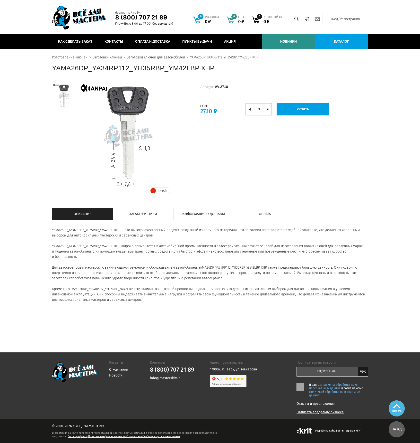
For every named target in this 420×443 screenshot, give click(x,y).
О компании (118, 370)
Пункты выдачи (197, 41)
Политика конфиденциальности (107, 436)
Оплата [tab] (265, 214)
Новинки (288, 41)
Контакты (114, 41)
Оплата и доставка (152, 41)
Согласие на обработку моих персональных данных (333, 386)
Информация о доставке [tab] (204, 214)
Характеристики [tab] (143, 214)
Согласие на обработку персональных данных (153, 436)
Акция (230, 41)
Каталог (341, 41)
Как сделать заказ (75, 41)
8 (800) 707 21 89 (141, 17)
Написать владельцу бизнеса (320, 412)
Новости (115, 375)
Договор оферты (78, 436)
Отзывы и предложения (316, 403)
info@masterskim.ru (317, 19)
